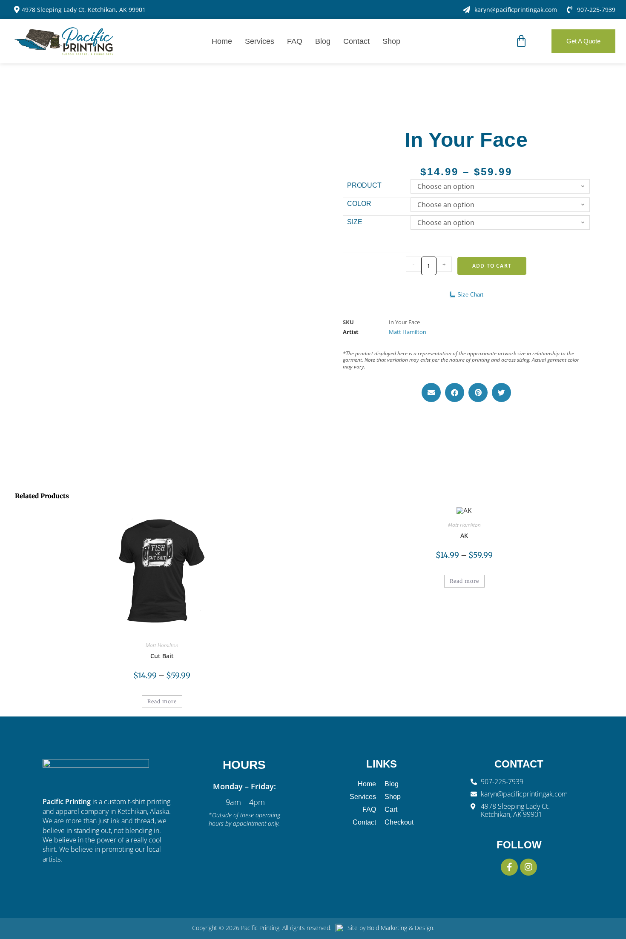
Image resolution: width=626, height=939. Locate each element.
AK (464, 535)
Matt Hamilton (407, 332)
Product (364, 185)
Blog (322, 41)
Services (259, 41)
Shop (391, 41)
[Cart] (521, 41)
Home (222, 41)
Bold (374, 928)
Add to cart (491, 265)
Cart (391, 809)
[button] (431, 392)
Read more (162, 701)
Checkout (399, 822)
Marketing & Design (407, 928)
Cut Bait (162, 656)
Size (354, 221)
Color (359, 203)
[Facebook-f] (509, 867)
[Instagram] (528, 867)
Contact (356, 41)
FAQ (294, 41)
